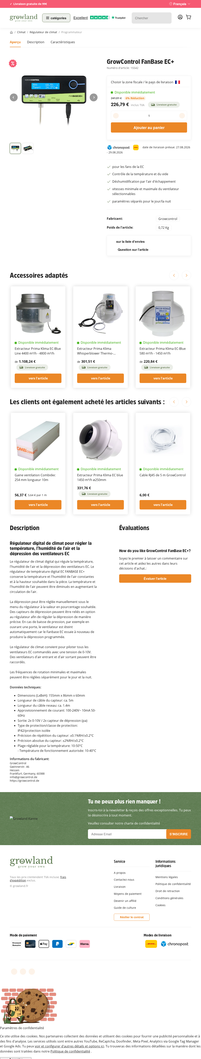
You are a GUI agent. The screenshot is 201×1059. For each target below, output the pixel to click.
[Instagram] (32, 971)
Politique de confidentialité (70, 1051)
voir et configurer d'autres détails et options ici (69, 1046)
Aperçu (15, 42)
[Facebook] (14, 971)
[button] (27, 148)
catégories (58, 18)
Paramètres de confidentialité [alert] (22, 1028)
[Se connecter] (180, 18)
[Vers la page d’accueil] (23, 18)
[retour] (14, 97)
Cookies (160, 905)
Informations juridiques (165, 863)
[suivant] (94, 97)
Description (35, 42)
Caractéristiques (63, 42)
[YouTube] (23, 971)
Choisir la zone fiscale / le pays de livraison (142, 82)
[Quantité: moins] (116, 115)
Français (179, 4)
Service (119, 861)
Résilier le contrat (132, 917)
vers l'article (38, 378)
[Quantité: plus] (182, 115)
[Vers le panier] (188, 18)
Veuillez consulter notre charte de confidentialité (124, 823)
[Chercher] (167, 18)
